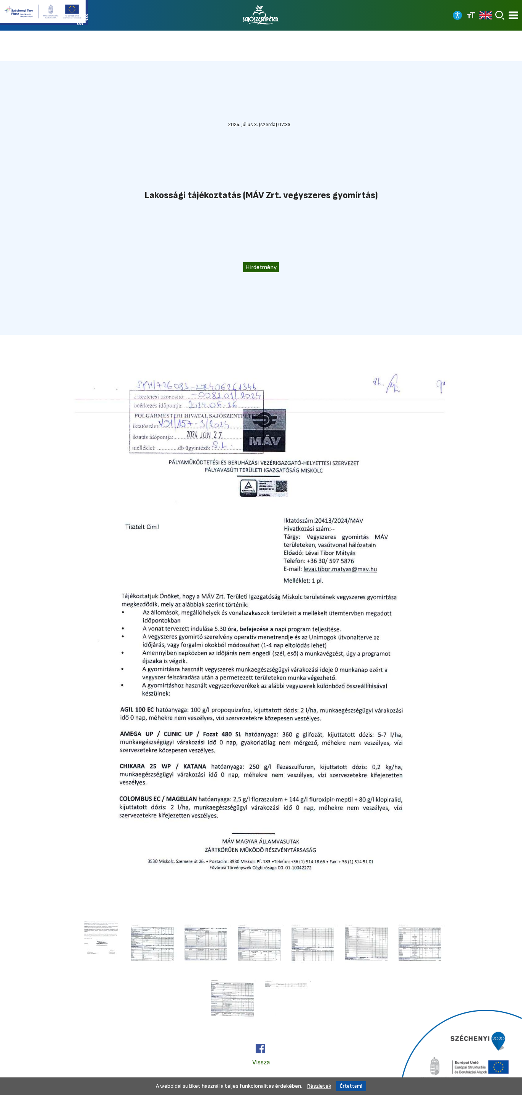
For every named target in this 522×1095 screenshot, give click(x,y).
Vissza (261, 1062)
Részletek (319, 1086)
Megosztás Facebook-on (260, 1048)
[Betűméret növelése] (471, 15)
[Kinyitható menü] (513, 15)
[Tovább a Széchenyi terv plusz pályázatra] (44, 13)
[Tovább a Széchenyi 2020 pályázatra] (460, 1051)
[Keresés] (500, 15)
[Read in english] (485, 15)
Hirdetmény (261, 267)
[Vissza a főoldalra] (261, 15)
